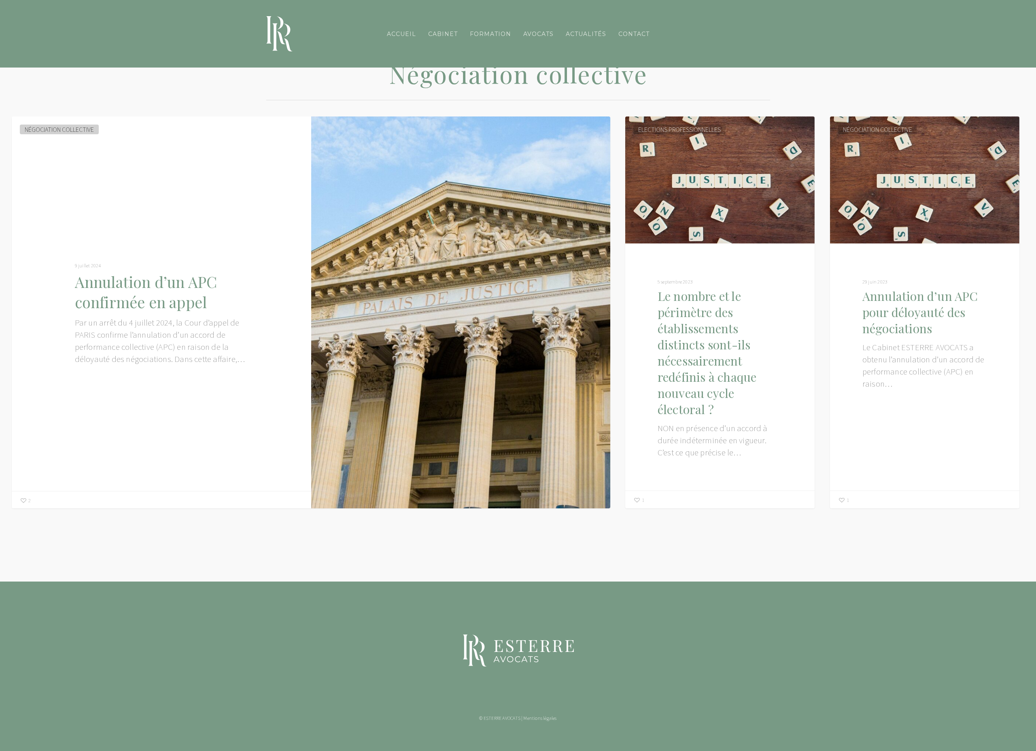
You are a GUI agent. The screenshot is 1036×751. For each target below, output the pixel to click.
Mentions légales (539, 718)
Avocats (538, 34)
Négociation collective (59, 129)
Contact (634, 34)
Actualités (586, 34)
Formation (490, 34)
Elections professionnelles (679, 129)
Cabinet (443, 34)
